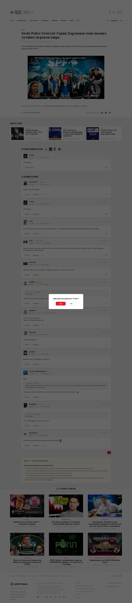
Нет (71, 303)
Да (61, 303)
